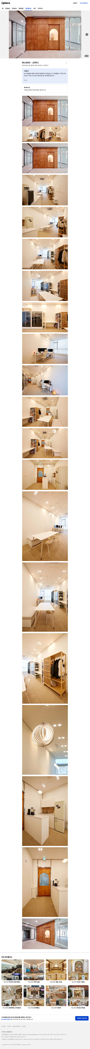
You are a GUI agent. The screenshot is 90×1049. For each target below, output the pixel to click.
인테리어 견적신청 (82, 1018)
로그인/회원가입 (84, 3)
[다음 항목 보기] (86, 34)
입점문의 (75, 3)
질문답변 (21, 8)
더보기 (25, 80)
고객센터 (3, 1026)
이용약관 (9, 1026)
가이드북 (40, 8)
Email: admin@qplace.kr (32, 1034)
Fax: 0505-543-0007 (60, 1034)
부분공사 (14, 8)
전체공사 (7, 8)
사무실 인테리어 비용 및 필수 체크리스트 (35, 89)
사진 (34, 8)
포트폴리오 (28, 8)
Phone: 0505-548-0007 (46, 1034)
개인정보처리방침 (16, 1026)
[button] (66, 62)
